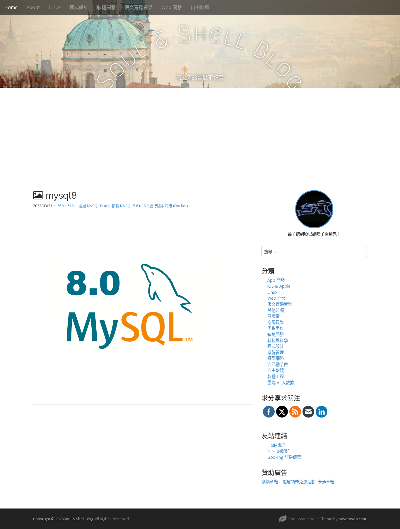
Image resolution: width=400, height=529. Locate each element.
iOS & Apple (278, 286)
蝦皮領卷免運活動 (299, 482)
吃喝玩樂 (275, 322)
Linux (55, 7)
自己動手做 (277, 364)
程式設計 (78, 7)
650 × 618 (65, 205)
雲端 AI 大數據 (280, 382)
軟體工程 (275, 376)
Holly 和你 (276, 445)
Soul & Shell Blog (78, 518)
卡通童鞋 (326, 482)
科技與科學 (277, 340)
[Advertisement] (200, 132)
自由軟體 (200, 7)
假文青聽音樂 (138, 7)
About (33, 7)
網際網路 (275, 358)
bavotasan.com (352, 518)
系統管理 (275, 352)
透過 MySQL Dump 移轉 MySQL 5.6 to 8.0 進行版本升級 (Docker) (133, 205)
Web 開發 (171, 7)
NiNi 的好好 (278, 451)
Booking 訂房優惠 (284, 457)
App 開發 (276, 280)
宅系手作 (275, 328)
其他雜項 (275, 310)
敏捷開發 (106, 7)
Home (11, 7)
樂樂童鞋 (269, 482)
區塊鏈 (273, 316)
